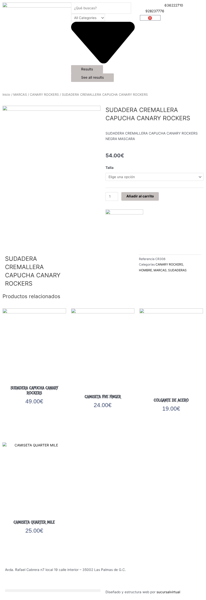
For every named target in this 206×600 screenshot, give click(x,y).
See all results (92, 77)
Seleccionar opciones (34, 416)
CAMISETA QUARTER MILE (34, 522)
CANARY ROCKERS (44, 94)
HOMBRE (145, 270)
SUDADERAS (177, 270)
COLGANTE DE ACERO (171, 400)
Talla (110, 168)
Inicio (6, 94)
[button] (52, 590)
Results (87, 69)
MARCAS (20, 94)
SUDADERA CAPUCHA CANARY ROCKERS (34, 390)
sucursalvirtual (168, 592)
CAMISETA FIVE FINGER (103, 396)
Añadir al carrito (140, 196)
